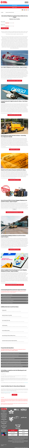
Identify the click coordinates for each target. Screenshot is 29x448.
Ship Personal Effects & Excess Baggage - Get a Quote (14, 212)
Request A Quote (14, 7)
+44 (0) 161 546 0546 (4, 422)
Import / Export (3, 21)
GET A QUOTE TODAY (4, 28)
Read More (14, 209)
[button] (14, 295)
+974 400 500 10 (4, 430)
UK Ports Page (26, 382)
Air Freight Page (10, 113)
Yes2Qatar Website (4, 431)
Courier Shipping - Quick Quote (14, 149)
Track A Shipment (12, 432)
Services (23, 430)
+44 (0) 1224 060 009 (4, 426)
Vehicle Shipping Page (10, 247)
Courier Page (9, 147)
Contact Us (14, 394)
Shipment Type (3, 24)
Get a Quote (12, 430)
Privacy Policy (2, 444)
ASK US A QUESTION (14, 5)
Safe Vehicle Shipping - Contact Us (14, 249)
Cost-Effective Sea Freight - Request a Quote (14, 80)
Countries (23, 432)
